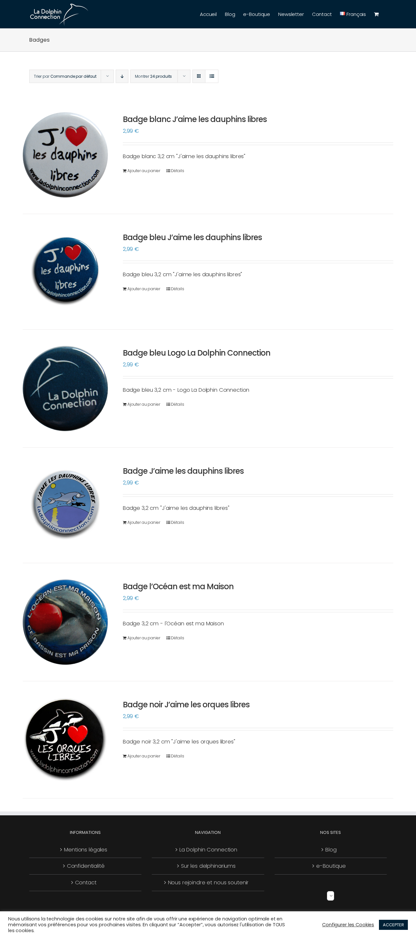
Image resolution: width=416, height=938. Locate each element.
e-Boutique (331, 866)
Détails (177, 170)
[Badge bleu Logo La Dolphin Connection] (65, 388)
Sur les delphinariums (208, 866)
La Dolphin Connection (208, 849)
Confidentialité (86, 866)
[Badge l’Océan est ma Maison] (65, 622)
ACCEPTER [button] (393, 925)
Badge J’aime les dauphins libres (183, 471)
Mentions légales (85, 849)
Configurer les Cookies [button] (348, 925)
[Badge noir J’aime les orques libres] (65, 740)
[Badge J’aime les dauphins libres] (65, 505)
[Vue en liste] (211, 76)
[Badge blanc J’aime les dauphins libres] (65, 154)
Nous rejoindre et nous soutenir (208, 882)
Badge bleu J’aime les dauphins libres (192, 237)
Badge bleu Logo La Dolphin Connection (196, 352)
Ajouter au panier (143, 170)
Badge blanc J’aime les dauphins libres (195, 119)
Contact (86, 882)
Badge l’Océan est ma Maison (178, 586)
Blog (330, 849)
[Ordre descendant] (122, 76)
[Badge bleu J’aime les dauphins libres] (65, 271)
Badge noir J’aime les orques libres (186, 704)
